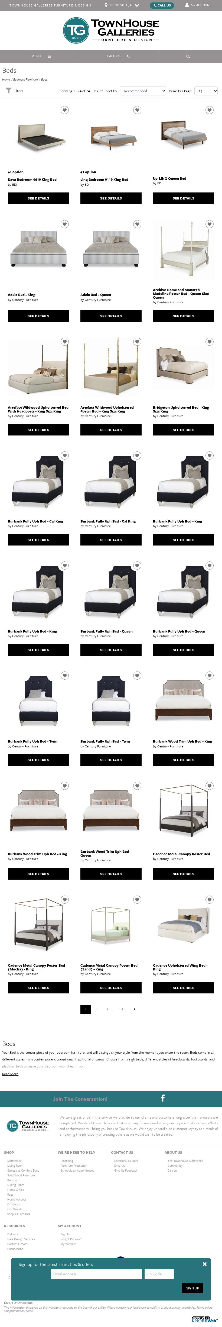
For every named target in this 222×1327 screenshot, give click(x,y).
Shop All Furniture (19, 1214)
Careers (173, 1170)
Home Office (15, 1189)
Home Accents (16, 1199)
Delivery (12, 1234)
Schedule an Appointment (77, 1170)
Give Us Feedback (125, 1170)
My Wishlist (68, 1244)
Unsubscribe (15, 1248)
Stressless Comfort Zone (23, 1170)
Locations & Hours (126, 1160)
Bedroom (13, 1180)
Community (175, 1165)
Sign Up (192, 1288)
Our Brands (14, 1209)
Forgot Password (71, 1239)
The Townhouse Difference (185, 1160)
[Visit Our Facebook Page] (162, 1098)
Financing (67, 1160)
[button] (204, 1264)
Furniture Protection (74, 1165)
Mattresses (14, 1160)
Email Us (119, 1165)
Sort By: (112, 91)
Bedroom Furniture (25, 79)
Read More (10, 1074)
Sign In (65, 1234)
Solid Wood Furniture (21, 1175)
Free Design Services (21, 1239)
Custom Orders (17, 1244)
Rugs (10, 1194)
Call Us (164, 5)
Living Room (15, 1165)
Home (6, 79)
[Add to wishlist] (65, 110)
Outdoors (13, 1204)
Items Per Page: (180, 91)
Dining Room (15, 1184)
